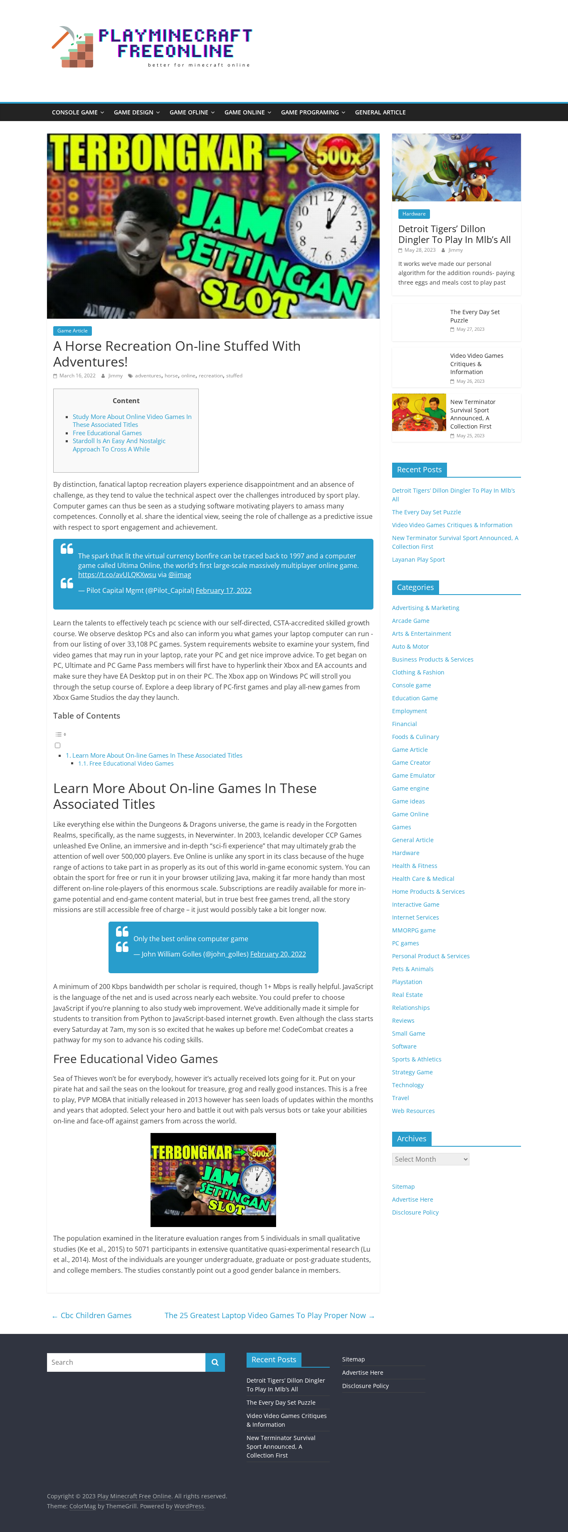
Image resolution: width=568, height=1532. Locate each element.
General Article (380, 112)
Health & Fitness (414, 866)
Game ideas (408, 801)
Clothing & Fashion (418, 672)
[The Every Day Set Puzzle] (419, 308)
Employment (409, 711)
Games (401, 827)
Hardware (414, 213)
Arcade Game (411, 621)
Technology (408, 1085)
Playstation (407, 982)
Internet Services (415, 917)
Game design (133, 112)
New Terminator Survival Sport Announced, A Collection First (473, 414)
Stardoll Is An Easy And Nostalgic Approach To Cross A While (119, 444)
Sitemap (403, 1186)
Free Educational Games (107, 433)
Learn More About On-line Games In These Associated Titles (157, 755)
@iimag (179, 574)
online (188, 375)
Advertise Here (412, 1199)
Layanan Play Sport (418, 559)
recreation (211, 375)
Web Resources (413, 1111)
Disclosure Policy (415, 1212)
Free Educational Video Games (131, 763)
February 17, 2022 (224, 590)
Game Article (72, 330)
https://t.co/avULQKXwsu (117, 574)
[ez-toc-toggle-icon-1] (213, 739)
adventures (148, 375)
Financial (404, 724)
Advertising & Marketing (425, 608)
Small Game (408, 1033)
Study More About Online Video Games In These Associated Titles (132, 420)
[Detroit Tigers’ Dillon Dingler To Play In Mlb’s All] (456, 138)
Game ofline (189, 112)
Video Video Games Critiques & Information (477, 364)
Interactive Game (416, 904)
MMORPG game (414, 930)
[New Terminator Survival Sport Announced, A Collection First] (419, 398)
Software (404, 1046)
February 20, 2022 (278, 954)
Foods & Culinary (415, 737)
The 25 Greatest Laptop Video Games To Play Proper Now (270, 1315)
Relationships (411, 1007)
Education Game (415, 698)
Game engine (410, 788)
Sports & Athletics (417, 1059)
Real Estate (407, 995)
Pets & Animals (413, 969)
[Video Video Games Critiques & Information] (419, 352)
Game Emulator (413, 775)
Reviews (403, 1020)
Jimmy (116, 375)
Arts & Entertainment (421, 633)
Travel (400, 1098)
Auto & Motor (410, 646)
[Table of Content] (213, 734)
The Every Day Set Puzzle (426, 512)
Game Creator (411, 762)
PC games (405, 943)
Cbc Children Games (91, 1315)
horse (171, 375)
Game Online (245, 112)
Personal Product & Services (431, 956)
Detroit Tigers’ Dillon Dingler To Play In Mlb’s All (454, 233)
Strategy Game (412, 1072)
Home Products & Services (428, 891)
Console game (75, 112)
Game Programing (310, 112)
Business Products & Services (433, 659)
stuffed (234, 375)
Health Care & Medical (423, 879)
